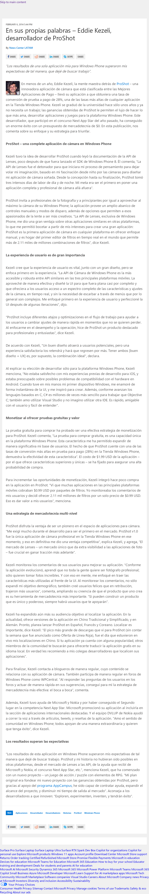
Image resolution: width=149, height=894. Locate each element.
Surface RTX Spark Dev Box (78, 850)
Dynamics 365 (49, 869)
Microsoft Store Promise (72, 858)
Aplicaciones (21, 813)
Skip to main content (13, 2)
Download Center (105, 854)
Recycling (6, 892)
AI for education (82, 865)
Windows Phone (92, 813)
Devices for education (13, 861)
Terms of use (106, 888)
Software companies (57, 877)
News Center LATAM (21, 47)
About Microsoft (108, 877)
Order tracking (20, 858)
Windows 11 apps (62, 854)
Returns (5, 858)
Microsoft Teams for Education (47, 861)
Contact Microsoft (55, 888)
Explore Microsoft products (34, 854)
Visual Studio (79, 877)
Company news (129, 877)
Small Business (19, 873)
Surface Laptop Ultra (48, 850)
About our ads (22, 892)
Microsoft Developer (50, 873)
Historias (67, 813)
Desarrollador (36, 813)
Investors (21, 881)
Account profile (84, 854)
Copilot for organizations (111, 850)
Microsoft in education (126, 858)
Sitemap (38, 888)
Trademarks (121, 888)
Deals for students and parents (52, 865)
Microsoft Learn (73, 873)
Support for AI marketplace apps (104, 873)
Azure (33, 873)
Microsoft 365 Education (82, 861)
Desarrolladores (53, 813)
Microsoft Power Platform (93, 869)
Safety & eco (138, 888)
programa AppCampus (54, 785)
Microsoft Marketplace (30, 877)
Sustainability (81, 881)
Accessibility (65, 881)
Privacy (71, 888)
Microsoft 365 (67, 869)
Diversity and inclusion (42, 881)
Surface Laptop (24, 850)
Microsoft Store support (132, 854)
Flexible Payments (99, 858)
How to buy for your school (115, 861)
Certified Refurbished (43, 858)
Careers (93, 877)
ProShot (123, 83)
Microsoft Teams (120, 869)
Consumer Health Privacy (16, 888)
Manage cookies (86, 888)
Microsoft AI (7, 869)
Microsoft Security (27, 869)
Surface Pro (7, 850)
